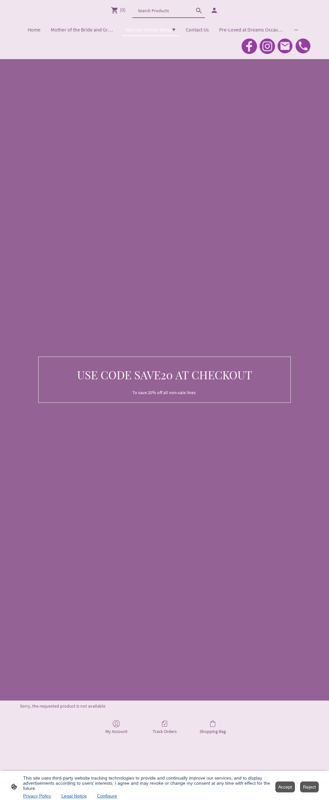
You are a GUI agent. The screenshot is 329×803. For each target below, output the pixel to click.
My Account (116, 731)
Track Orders (165, 731)
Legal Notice (74, 796)
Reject (309, 787)
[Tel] (303, 46)
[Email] (285, 46)
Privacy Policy (37, 796)
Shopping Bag (213, 731)
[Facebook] (249, 46)
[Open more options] (296, 29)
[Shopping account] (214, 10)
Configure (107, 796)
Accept (285, 787)
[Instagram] (267, 46)
